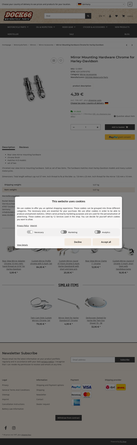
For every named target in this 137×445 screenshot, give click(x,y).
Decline (78, 242)
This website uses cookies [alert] (68, 201)
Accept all (106, 242)
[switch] (30, 232)
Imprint (33, 225)
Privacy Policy (23, 225)
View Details (22, 245)
